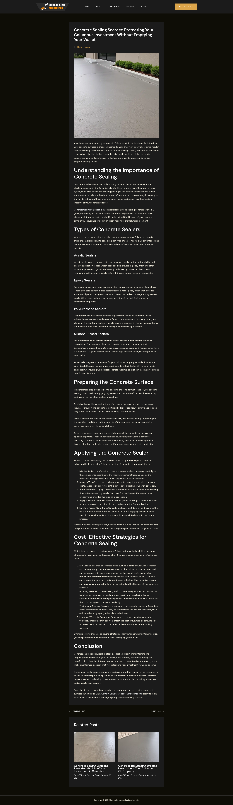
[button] (148, 7)
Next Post (157, 711)
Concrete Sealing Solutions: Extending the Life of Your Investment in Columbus (91, 768)
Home (87, 7)
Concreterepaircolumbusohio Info (90, 209)
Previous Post (77, 711)
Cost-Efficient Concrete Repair (87, 775)
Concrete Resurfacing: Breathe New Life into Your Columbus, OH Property (137, 768)
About (99, 7)
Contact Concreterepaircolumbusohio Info (121, 693)
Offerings (114, 7)
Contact (130, 7)
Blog (144, 7)
